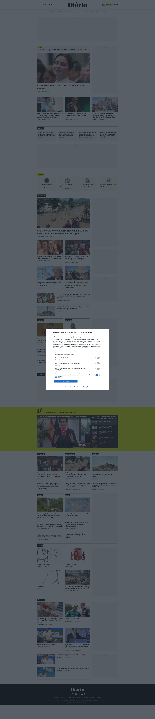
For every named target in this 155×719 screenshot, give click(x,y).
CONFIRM (66, 381)
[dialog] (77, 359)
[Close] (105, 332)
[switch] (97, 358)
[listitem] (77, 354)
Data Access (77, 387)
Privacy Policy (86, 387)
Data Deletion (68, 387)
